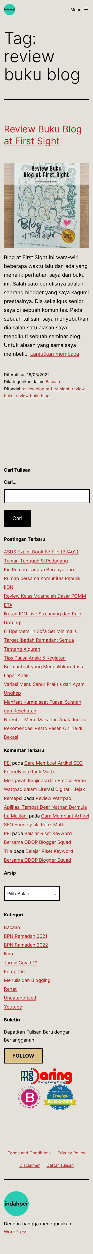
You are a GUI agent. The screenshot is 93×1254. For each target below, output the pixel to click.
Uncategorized (20, 998)
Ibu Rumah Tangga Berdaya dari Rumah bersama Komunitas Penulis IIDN (42, 578)
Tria (8, 851)
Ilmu (8, 953)
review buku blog (33, 395)
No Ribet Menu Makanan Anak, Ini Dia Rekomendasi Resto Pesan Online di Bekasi (45, 728)
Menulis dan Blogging (27, 980)
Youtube (13, 1007)
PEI (7, 763)
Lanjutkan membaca (54, 354)
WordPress (15, 1231)
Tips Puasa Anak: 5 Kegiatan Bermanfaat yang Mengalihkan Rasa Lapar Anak (43, 666)
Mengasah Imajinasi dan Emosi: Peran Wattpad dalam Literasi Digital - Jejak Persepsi (45, 789)
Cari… (10, 482)
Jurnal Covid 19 (20, 962)
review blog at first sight (45, 388)
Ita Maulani (16, 816)
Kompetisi (14, 971)
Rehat (10, 989)
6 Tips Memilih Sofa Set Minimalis (40, 631)
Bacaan (53, 381)
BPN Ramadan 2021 (25, 936)
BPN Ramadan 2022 (26, 945)
